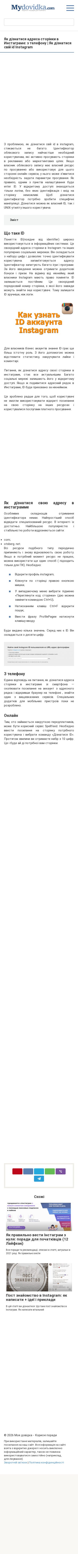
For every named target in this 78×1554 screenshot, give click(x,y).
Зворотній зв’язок (15, 1462)
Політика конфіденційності (46, 1462)
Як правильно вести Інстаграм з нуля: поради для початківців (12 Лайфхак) (37, 1239)
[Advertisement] (39, 98)
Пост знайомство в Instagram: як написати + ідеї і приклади (36, 1297)
